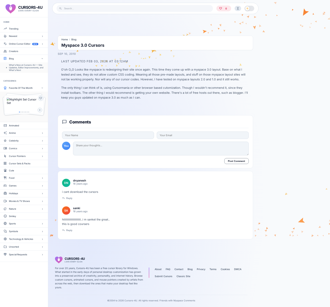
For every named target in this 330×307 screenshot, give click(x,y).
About (158, 269)
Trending (13, 28)
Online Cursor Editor (23, 43)
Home (64, 39)
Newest (13, 36)
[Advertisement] (155, 24)
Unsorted (14, 246)
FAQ (168, 269)
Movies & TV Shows (19, 201)
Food (11, 178)
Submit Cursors (163, 276)
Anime (12, 133)
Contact (178, 269)
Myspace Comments (184, 300)
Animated (14, 125)
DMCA (237, 269)
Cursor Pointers (17, 156)
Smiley (12, 216)
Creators (13, 51)
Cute (11, 170)
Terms (213, 269)
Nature (12, 208)
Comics (13, 148)
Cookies (225, 269)
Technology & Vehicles (21, 239)
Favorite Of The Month (21, 88)
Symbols (13, 231)
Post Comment (236, 161)
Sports (12, 223)
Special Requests (18, 254)
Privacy (201, 269)
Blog (11, 58)
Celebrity (14, 140)
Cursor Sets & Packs (19, 163)
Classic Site (183, 276)
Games (12, 185)
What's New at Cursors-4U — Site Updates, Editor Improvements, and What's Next (26, 67)
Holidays (13, 193)
